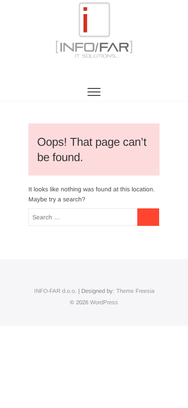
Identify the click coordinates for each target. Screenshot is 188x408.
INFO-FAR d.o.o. (55, 291)
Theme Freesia (135, 291)
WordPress (104, 302)
